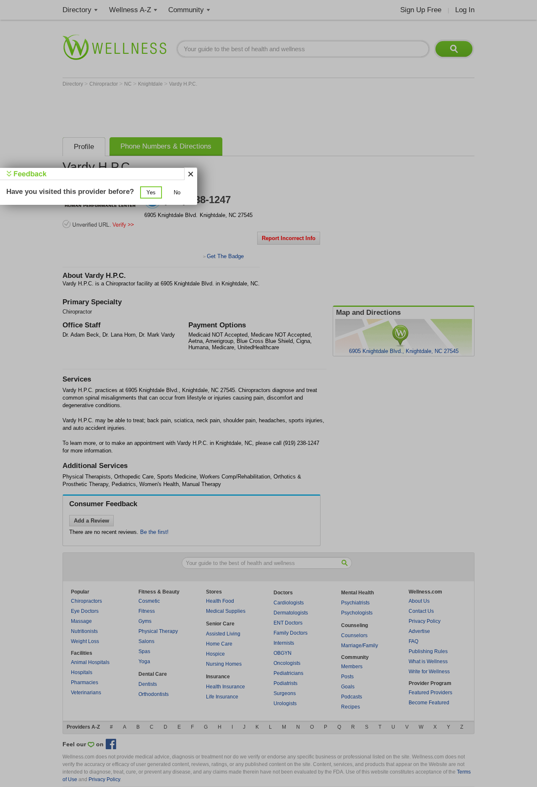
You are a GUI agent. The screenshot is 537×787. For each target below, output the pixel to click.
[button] (151, 192)
